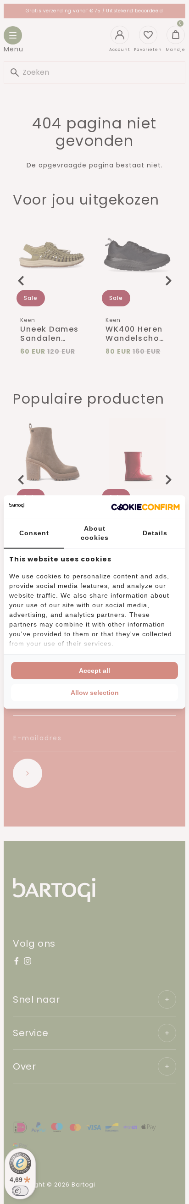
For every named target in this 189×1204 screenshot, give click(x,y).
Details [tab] (155, 533)
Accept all (94, 670)
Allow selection (95, 692)
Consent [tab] (34, 533)
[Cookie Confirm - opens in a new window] (145, 506)
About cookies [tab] (95, 533)
